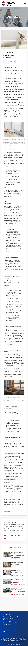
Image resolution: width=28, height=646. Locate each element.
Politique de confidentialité (11, 640)
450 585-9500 (10, 621)
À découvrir (9, 52)
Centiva (17, 644)
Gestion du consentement (17, 641)
